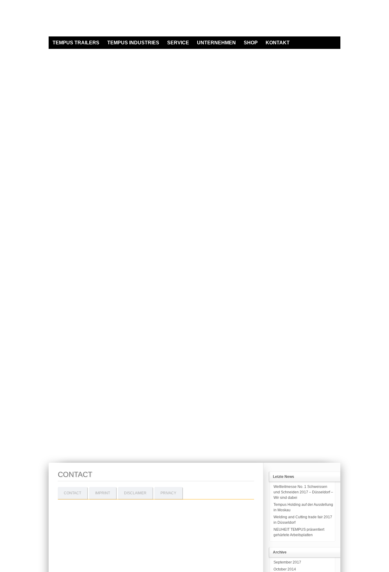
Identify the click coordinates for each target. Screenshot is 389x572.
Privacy (168, 493)
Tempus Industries (133, 42)
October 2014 (285, 569)
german (330, 34)
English (338, 34)
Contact (72, 493)
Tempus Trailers (76, 42)
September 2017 (287, 562)
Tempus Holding (93, 19)
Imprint (102, 493)
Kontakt (278, 42)
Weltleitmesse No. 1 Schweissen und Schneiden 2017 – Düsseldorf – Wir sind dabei (303, 492)
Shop (251, 42)
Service (178, 42)
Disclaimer (135, 493)
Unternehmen (216, 42)
